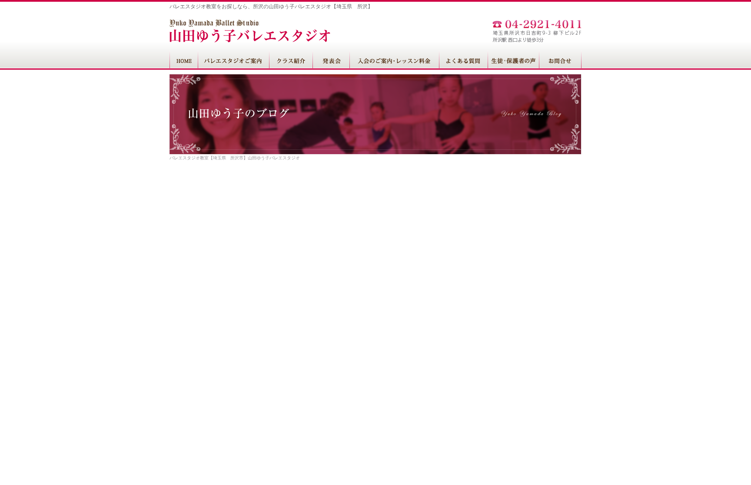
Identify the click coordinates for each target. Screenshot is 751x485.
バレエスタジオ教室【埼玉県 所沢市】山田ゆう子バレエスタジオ (234, 157)
